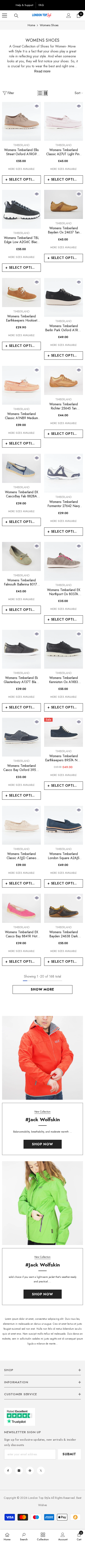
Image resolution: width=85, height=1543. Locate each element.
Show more (42, 989)
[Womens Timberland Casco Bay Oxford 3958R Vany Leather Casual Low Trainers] (21, 737)
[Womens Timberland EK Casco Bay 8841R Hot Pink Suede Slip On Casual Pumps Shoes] (21, 908)
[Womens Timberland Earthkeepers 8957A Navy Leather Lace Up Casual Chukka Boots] (63, 732)
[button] (40, 93)
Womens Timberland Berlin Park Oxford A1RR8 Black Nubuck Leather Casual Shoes (63, 328)
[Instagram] (19, 1470)
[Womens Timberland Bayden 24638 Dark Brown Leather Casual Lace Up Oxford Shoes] (63, 908)
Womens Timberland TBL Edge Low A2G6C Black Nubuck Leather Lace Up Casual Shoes (21, 240)
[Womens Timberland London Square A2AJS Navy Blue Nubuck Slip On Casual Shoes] (63, 825)
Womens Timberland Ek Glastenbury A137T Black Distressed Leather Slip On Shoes (21, 680)
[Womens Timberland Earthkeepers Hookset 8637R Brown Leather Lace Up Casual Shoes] (21, 292)
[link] (24, 1536)
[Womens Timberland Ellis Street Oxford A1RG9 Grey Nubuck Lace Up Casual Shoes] (21, 121)
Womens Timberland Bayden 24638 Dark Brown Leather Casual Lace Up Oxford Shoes (63, 934)
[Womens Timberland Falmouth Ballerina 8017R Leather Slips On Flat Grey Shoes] (21, 556)
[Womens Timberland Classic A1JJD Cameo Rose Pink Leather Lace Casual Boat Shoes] (21, 825)
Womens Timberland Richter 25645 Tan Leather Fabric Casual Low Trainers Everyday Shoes (63, 406)
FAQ (41, 5)
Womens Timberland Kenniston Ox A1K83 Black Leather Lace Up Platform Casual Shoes (63, 680)
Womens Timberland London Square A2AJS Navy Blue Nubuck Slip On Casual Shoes (63, 856)
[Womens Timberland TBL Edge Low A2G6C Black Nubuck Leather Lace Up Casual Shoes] (21, 209)
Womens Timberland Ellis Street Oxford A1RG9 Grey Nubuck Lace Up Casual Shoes (21, 152)
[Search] (16, 15)
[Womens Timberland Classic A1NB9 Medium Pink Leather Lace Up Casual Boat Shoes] (21, 385)
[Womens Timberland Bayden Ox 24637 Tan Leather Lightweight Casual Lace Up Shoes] (63, 204)
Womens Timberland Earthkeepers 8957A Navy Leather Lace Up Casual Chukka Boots (63, 758)
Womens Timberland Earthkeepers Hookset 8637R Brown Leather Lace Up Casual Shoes (21, 318)
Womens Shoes (49, 25)
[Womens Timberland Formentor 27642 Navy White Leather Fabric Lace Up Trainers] (63, 473)
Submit (69, 1454)
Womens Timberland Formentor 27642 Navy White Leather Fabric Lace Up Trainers (63, 504)
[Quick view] (37, 106)
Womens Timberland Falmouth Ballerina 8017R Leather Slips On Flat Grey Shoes (21, 582)
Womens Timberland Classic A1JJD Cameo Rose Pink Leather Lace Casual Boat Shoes (21, 856)
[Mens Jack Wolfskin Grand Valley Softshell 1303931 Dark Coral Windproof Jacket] (42, 1058)
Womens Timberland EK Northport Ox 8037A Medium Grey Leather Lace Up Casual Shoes (63, 592)
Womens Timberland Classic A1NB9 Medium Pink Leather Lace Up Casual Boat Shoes (21, 416)
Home (31, 25)
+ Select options (22, 179)
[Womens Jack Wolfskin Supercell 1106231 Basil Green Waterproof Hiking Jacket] (42, 1203)
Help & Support (24, 5)
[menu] (4, 15)
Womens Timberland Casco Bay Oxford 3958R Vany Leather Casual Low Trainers (21, 768)
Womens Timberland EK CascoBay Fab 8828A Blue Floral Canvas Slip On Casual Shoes (21, 494)
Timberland (21, 145)
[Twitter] (41, 1470)
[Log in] (68, 15)
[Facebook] (8, 1470)
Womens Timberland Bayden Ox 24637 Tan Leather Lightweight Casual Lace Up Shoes (63, 230)
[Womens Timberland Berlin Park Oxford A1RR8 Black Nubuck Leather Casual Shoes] (63, 297)
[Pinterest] (30, 1470)
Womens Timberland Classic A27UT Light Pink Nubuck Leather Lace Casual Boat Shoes (63, 152)
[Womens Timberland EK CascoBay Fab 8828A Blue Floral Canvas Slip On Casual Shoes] (21, 468)
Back (7, 5)
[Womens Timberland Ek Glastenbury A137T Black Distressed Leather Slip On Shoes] (21, 649)
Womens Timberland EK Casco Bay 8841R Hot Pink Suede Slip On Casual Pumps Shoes (21, 934)
